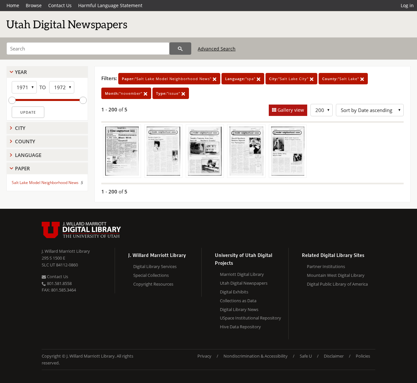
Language (28, 155)
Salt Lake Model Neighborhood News (45, 182)
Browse (34, 5)
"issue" (168, 93)
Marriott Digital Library (242, 274)
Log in (407, 5)
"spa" (241, 78)
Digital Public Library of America (337, 284)
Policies (363, 356)
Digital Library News (239, 309)
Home (13, 5)
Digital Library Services (155, 266)
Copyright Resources (153, 284)
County (25, 141)
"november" (124, 93)
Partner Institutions (326, 266)
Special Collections (151, 275)
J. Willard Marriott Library (66, 251)
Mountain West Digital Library (336, 275)
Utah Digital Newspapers (243, 283)
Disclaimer (334, 356)
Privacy (204, 356)
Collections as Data (238, 301)
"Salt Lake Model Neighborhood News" (167, 78)
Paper (22, 168)
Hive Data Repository (240, 327)
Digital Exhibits (234, 292)
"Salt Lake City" (289, 78)
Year (21, 72)
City (20, 128)
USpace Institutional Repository (250, 318)
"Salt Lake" (341, 78)
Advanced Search (217, 49)
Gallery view (290, 110)
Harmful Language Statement (110, 5)
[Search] (180, 48)
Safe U (306, 356)
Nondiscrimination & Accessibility (255, 356)
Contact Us (60, 5)
